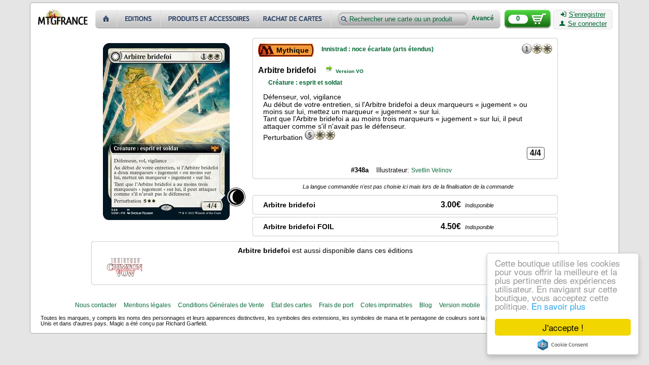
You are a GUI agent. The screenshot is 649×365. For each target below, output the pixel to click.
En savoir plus (558, 306)
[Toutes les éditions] (139, 19)
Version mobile (459, 305)
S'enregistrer (587, 14)
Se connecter (587, 23)
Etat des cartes (291, 305)
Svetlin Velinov (431, 170)
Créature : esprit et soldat (305, 82)
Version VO (350, 71)
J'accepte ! (563, 327)
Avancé (483, 18)
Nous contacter (96, 305)
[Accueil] (106, 19)
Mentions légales (147, 305)
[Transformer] (236, 197)
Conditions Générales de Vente (221, 305)
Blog (425, 305)
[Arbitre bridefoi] (124, 267)
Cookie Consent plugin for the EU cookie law (562, 344)
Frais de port (336, 305)
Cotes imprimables (386, 305)
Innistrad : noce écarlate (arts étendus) (377, 49)
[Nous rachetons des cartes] (295, 19)
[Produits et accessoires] (209, 19)
